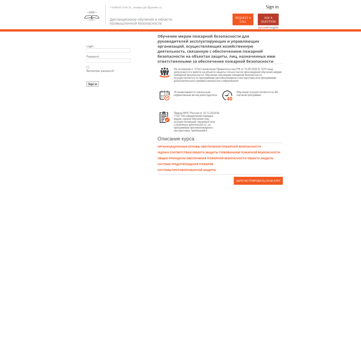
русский (263, 27)
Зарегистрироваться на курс (258, 181)
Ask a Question (268, 19)
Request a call (243, 19)
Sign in (272, 6)
